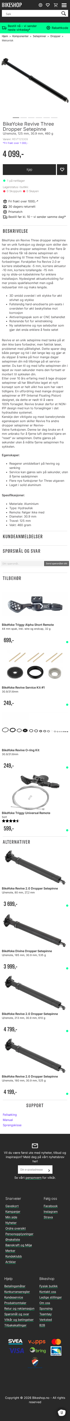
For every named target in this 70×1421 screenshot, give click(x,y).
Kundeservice (13, 1297)
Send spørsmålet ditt (56, 563)
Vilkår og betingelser (19, 1319)
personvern (33, 1177)
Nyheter (11, 1223)
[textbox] (22, 563)
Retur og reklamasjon (19, 1308)
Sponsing (45, 1308)
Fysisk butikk (48, 1286)
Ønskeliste (12, 1239)
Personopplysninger (19, 1234)
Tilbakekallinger (15, 1325)
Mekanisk (7, 40)
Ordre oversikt (15, 1228)
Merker (10, 1251)
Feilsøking (10, 1114)
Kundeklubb (13, 1256)
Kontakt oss (47, 1292)
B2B (42, 1325)
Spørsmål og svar (16, 1314)
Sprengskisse (12, 1125)
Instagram (51, 1211)
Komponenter (20, 36)
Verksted (45, 1319)
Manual (8, 1120)
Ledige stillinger (50, 1297)
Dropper (55, 36)
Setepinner (39, 36)
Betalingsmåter (14, 1286)
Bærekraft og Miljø (18, 1245)
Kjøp (29, 169)
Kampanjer (12, 1211)
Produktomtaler (15, 1303)
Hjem (5, 36)
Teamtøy (45, 1314)
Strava (48, 1217)
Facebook (51, 1206)
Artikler (10, 1262)
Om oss (44, 1303)
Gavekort (12, 1206)
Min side (11, 1217)
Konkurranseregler (17, 1292)
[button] (35, 231)
